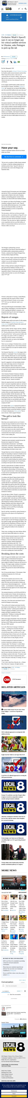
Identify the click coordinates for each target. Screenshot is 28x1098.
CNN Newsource (6, 56)
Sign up (23, 980)
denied (12, 405)
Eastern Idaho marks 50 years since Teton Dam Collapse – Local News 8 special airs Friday (13, 711)
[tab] (5, 991)
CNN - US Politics (16, 667)
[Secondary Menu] (3, 8)
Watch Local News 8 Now (12, 19)
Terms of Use (11, 1056)
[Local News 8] (10, 9)
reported (15, 352)
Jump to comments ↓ (6, 672)
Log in (20, 980)
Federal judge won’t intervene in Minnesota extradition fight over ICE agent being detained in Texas (13, 839)
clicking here (13, 970)
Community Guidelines (6, 1058)
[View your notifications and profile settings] (25, 991)
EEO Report (4, 1056)
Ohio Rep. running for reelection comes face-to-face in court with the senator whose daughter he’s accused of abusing (13, 818)
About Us (15, 1058)
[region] (14, 1000)
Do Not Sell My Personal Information (10, 1061)
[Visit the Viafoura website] (23, 1019)
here (8, 974)
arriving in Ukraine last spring (19, 71)
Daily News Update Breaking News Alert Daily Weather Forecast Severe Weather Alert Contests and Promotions (7, 1074)
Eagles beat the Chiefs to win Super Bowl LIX (13, 754)
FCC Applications (11, 1059)
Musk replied (17, 411)
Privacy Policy (18, 1056)
